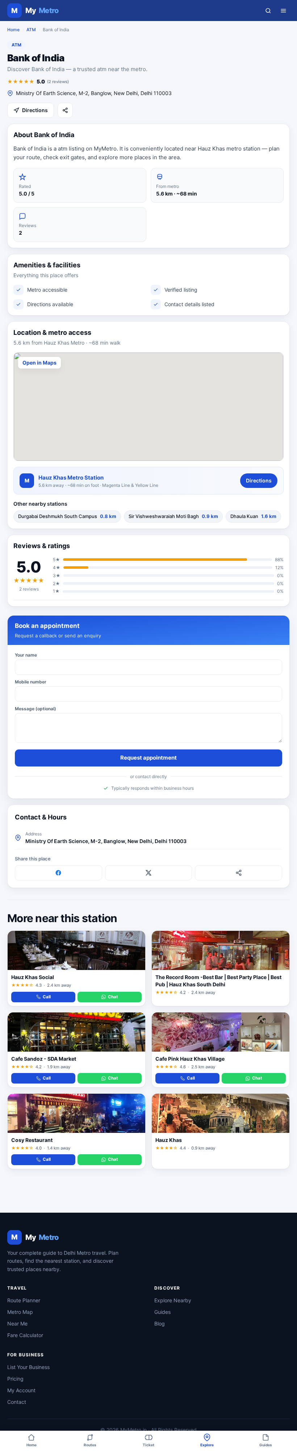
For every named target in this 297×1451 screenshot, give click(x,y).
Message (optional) (35, 708)
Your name (26, 655)
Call (47, 996)
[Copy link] (238, 872)
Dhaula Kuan (253, 516)
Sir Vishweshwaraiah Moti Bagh (173, 516)
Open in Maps (39, 362)
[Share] (65, 110)
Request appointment (148, 757)
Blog (159, 1323)
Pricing (15, 1379)
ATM (31, 29)
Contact (16, 1402)
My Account (21, 1390)
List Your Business (28, 1367)
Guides (162, 1312)
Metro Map (20, 1312)
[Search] (268, 10)
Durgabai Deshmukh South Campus (67, 516)
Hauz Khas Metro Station (71, 477)
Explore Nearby (172, 1300)
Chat (113, 996)
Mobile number (30, 682)
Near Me (17, 1323)
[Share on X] (148, 872)
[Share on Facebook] (58, 872)
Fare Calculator (25, 1335)
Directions (35, 110)
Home (13, 29)
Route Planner (23, 1300)
